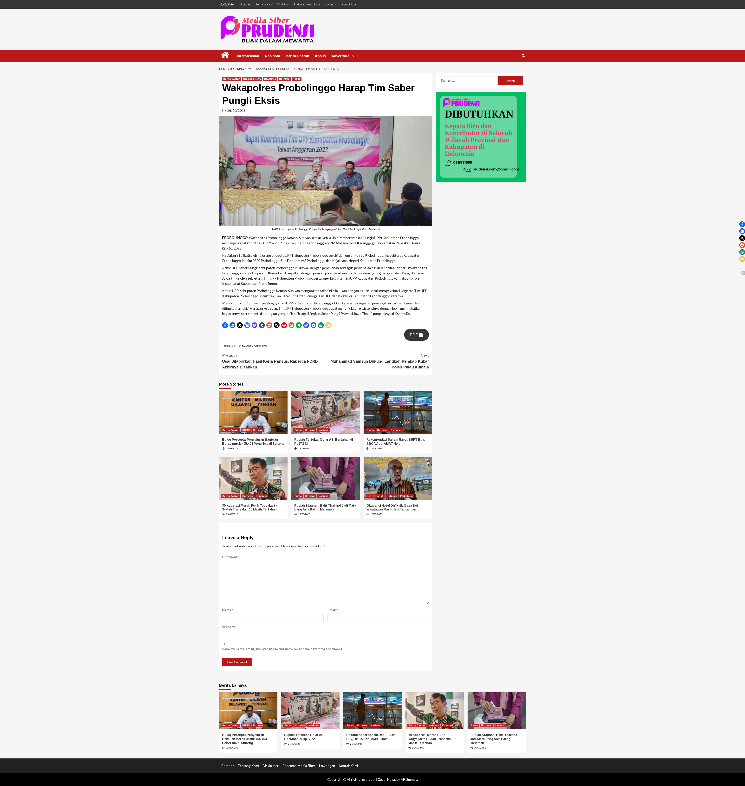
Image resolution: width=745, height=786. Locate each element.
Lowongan (331, 4)
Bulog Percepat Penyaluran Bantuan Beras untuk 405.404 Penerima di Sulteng (244, 739)
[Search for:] (468, 80)
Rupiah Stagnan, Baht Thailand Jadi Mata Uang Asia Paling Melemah (493, 739)
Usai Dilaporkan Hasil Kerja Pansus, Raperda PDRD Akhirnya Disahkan (270, 361)
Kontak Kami (349, 4)
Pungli (240, 345)
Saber (248, 345)
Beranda (246, 4)
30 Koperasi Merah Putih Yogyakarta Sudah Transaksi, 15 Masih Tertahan (432, 739)
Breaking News (252, 79)
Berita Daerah (297, 56)
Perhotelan (406, 496)
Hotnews (284, 79)
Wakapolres (260, 345)
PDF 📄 (416, 334)
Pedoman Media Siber (307, 4)
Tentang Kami (264, 4)
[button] (225, 325)
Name (227, 610)
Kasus (320, 56)
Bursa (298, 430)
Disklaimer (283, 4)
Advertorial (341, 56)
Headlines (270, 79)
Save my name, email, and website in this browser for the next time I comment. (282, 649)
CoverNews (387, 779)
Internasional (248, 56)
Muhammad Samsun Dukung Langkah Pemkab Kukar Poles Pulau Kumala (380, 361)
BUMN (246, 430)
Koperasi (261, 496)
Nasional (272, 56)
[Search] (523, 56)
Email (332, 610)
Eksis (232, 345)
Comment (230, 557)
